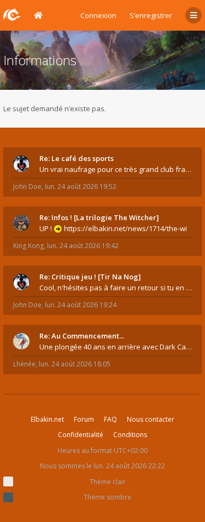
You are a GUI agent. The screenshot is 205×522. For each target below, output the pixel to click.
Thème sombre (107, 497)
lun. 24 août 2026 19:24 (80, 304)
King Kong (28, 245)
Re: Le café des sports (76, 158)
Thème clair (108, 481)
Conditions (130, 434)
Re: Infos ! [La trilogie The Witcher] (99, 217)
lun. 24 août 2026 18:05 (74, 364)
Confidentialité (80, 434)
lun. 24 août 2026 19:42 (83, 245)
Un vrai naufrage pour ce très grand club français (115, 169)
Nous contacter (150, 419)
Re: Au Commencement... (81, 336)
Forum (84, 419)
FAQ (110, 419)
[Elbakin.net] (12, 14)
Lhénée (24, 364)
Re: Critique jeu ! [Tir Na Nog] (90, 277)
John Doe (27, 186)
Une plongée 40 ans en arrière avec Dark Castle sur (115, 347)
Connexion (98, 15)
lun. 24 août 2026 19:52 (80, 186)
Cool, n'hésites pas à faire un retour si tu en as (115, 287)
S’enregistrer (151, 15)
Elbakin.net (47, 419)
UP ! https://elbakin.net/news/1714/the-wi (113, 228)
